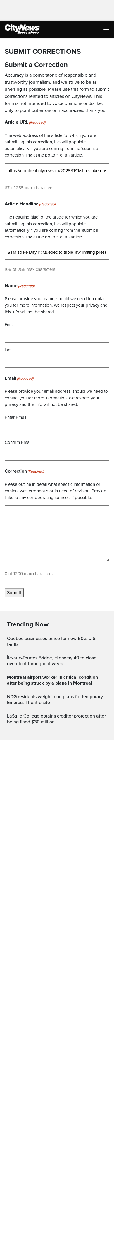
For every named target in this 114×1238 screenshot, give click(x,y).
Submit (14, 593)
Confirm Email (18, 442)
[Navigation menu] (107, 29)
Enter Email (15, 417)
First (9, 324)
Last (9, 349)
